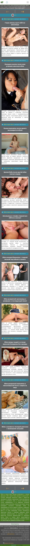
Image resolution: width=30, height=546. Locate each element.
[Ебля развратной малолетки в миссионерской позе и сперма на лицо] (15, 400)
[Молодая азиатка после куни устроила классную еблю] (15, 90)
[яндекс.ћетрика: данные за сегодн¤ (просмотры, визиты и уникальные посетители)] (8, 543)
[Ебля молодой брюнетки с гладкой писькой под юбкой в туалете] (15, 272)
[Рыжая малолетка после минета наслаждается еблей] (15, 144)
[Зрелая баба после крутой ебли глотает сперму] (15, 188)
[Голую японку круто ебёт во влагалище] (15, 37)
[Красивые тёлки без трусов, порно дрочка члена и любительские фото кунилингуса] (2, 2)
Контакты (15, 524)
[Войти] (7, 2)
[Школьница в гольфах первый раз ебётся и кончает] (15, 230)
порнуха (13, 545)
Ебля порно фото (9, 19)
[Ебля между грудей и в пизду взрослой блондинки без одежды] (15, 356)
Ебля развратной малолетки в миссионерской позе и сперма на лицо (15, 385)
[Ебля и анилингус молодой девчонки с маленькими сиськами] (15, 452)
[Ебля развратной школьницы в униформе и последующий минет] (15, 313)
